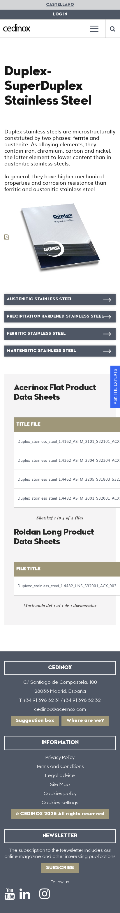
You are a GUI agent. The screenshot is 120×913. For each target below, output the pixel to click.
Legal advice (60, 775)
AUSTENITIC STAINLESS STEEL (40, 299)
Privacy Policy (60, 757)
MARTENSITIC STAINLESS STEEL (41, 351)
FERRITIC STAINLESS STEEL (36, 334)
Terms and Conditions (60, 766)
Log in (60, 14)
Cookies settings (60, 803)
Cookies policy (60, 794)
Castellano (60, 5)
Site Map (60, 784)
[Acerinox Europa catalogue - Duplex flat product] (55, 237)
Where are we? (85, 720)
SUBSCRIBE (60, 868)
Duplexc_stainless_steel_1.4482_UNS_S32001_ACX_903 (67, 585)
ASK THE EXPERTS (115, 386)
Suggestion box (35, 720)
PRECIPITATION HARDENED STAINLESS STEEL (55, 317)
